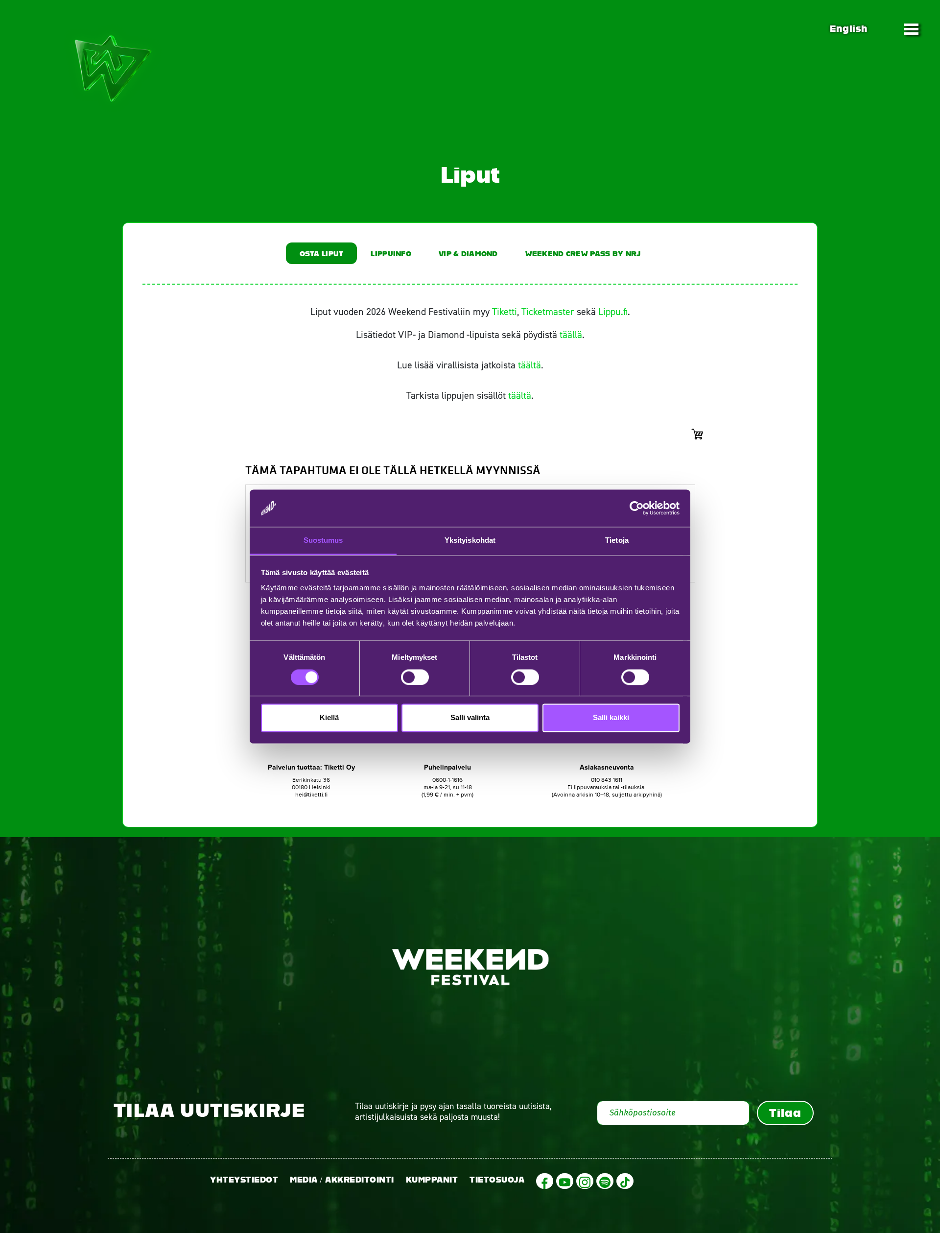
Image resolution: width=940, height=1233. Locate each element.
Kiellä (329, 718)
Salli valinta (470, 718)
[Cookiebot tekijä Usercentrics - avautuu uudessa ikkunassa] (637, 508)
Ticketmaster (547, 311)
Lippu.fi (613, 311)
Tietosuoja (497, 1180)
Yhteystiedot (244, 1180)
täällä (571, 334)
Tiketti (504, 311)
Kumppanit (432, 1180)
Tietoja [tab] (617, 540)
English (848, 29)
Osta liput (322, 253)
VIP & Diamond (468, 253)
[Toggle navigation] (911, 29)
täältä (529, 365)
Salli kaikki (611, 718)
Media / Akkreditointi (342, 1180)
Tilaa (785, 1113)
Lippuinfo (391, 253)
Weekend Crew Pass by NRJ (583, 253)
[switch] (415, 677)
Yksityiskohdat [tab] (470, 540)
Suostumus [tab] (323, 540)
